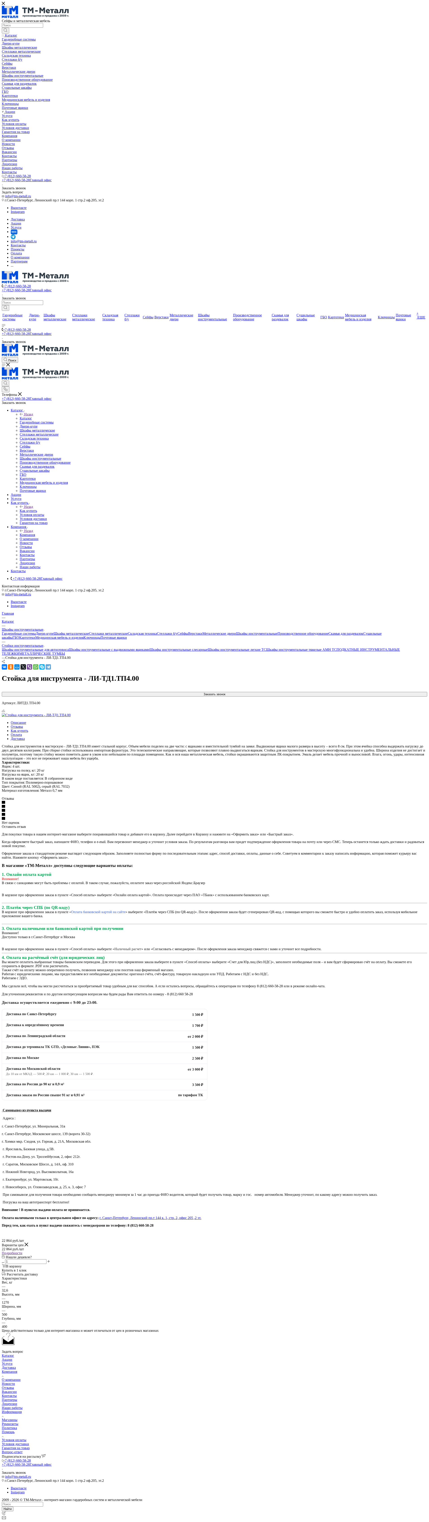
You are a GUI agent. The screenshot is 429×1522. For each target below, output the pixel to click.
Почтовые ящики (114, 637)
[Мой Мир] (17, 667)
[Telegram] (48, 667)
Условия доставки (15, 1444)
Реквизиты (10, 1424)
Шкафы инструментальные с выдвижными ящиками (109, 649)
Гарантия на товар (16, 1448)
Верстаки (195, 633)
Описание (18, 722)
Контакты (9, 1396)
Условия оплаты (14, 1440)
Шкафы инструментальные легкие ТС (237, 649)
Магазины (9, 1420)
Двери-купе (45, 633)
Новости (8, 1384)
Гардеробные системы (19, 633)
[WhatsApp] (35, 667)
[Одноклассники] (10, 667)
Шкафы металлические (71, 633)
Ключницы (92, 637)
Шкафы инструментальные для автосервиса (35, 649)
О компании (11, 1380)
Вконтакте (19, 208)
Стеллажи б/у (167, 633)
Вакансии (9, 1392)
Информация (12, 1412)
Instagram (18, 212)
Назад (28, 414)
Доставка (18, 739)
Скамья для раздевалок (345, 633)
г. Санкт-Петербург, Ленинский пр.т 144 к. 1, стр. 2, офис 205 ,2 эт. (150, 1218)
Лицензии (9, 1404)
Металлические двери (219, 633)
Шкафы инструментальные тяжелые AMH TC (301, 649)
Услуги (7, 1363)
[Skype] (42, 667)
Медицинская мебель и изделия (59, 637)
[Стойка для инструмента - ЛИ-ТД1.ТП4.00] (36, 715)
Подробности (12, 1253)
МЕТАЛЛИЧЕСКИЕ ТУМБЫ (42, 654)
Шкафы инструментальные (257, 633)
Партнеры (9, 1400)
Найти (8, 1509)
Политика (9, 1428)
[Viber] (29, 667)
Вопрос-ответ (12, 1452)
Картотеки (27, 637)
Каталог (26, 418)
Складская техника (142, 633)
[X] (23, 667)
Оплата (16, 735)
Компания (27, 535)
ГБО (16, 637)
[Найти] (5, 30)
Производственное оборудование (303, 633)
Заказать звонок (214, 694)
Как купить (28, 511)
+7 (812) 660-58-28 (17, 176)
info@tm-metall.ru (18, 196)
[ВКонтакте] (4, 667)
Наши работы (12, 1408)
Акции (7, 1359)
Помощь (8, 1432)
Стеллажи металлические (108, 633)
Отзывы (17, 727)
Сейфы (182, 633)
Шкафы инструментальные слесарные (178, 649)
